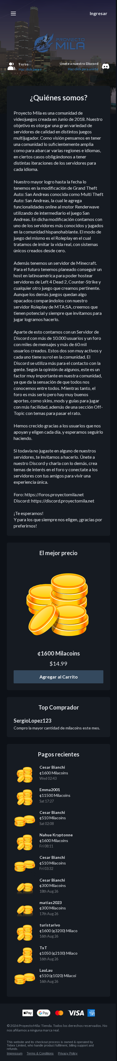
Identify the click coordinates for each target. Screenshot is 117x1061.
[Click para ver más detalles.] (58, 604)
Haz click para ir (30, 69)
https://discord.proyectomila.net (62, 500)
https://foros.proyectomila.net (54, 494)
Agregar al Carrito (58, 676)
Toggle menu (13, 13)
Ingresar (98, 13)
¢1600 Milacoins (58, 653)
